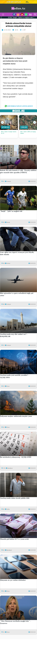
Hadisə (8, 509)
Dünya (7, 386)
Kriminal (8, 263)
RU (30, 14)
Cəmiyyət (8, 181)
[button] (2, 122)
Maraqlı (8, 222)
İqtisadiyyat (10, 468)
